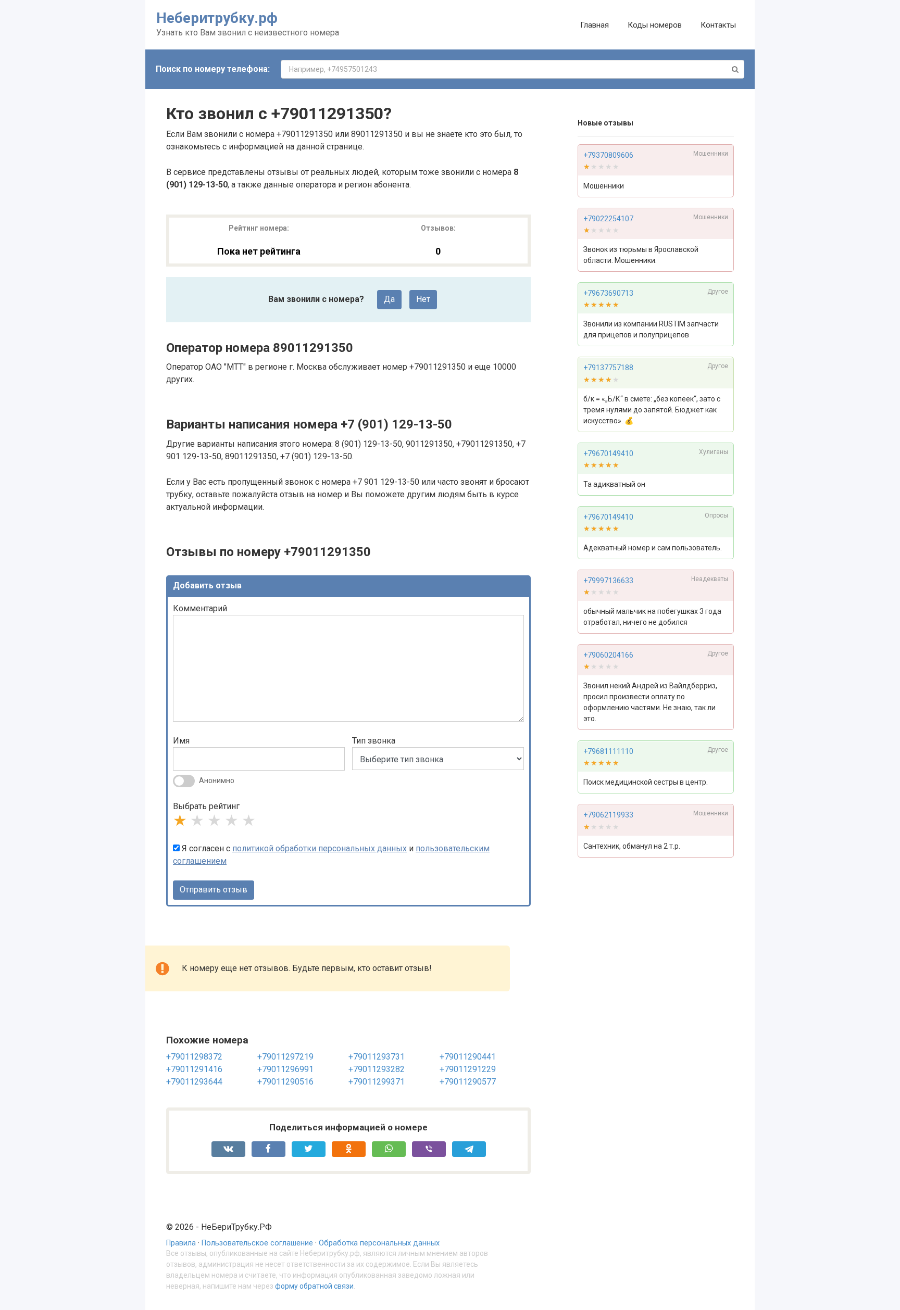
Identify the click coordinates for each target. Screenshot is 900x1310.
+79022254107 (608, 219)
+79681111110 (608, 752)
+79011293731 (376, 1057)
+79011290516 (285, 1082)
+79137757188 (608, 368)
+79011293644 (194, 1082)
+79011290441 (468, 1057)
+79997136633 (608, 580)
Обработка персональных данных (379, 1243)
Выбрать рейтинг (206, 806)
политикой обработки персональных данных (319, 848)
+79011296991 (285, 1069)
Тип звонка (373, 741)
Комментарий (200, 608)
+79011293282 (376, 1069)
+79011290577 (468, 1082)
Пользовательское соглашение (257, 1243)
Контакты (718, 25)
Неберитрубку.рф (217, 18)
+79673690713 (608, 293)
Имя (181, 741)
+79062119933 (608, 815)
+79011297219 (285, 1057)
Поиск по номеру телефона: (213, 69)
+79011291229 (468, 1069)
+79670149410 (608, 453)
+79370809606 (608, 155)
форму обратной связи (314, 1286)
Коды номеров (655, 25)
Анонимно (216, 780)
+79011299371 (376, 1082)
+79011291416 (194, 1069)
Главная (594, 25)
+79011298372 (194, 1057)
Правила (181, 1243)
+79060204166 (608, 655)
